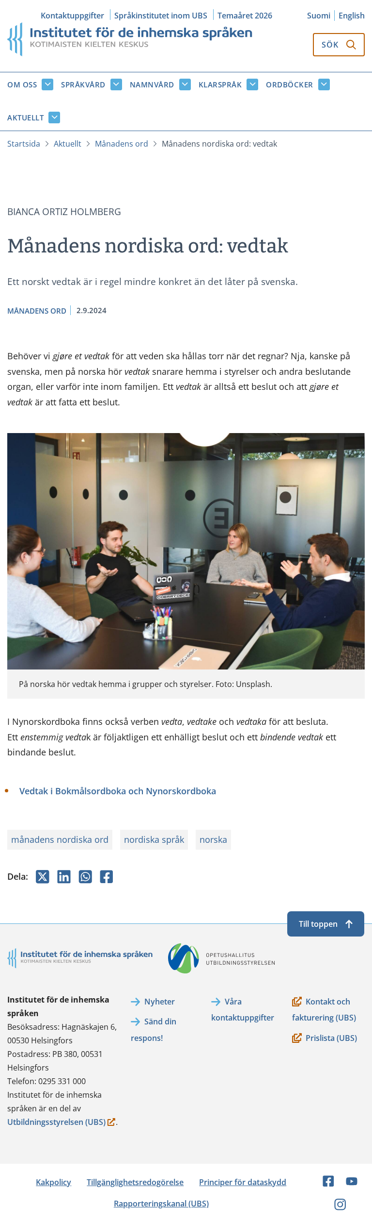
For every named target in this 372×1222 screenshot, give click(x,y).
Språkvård (83, 84)
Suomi (318, 15)
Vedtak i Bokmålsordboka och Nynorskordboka (117, 791)
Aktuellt (25, 117)
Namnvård (152, 84)
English (352, 15)
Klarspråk (220, 84)
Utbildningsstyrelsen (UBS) (56, 1123)
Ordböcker (289, 84)
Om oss (22, 84)
